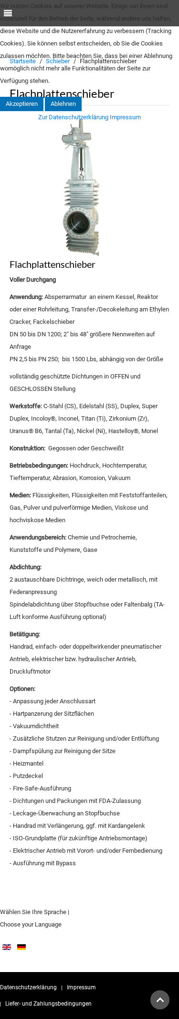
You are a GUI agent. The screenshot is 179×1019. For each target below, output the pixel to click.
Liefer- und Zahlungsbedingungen (48, 1003)
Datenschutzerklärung (28, 987)
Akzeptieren (22, 103)
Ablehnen (63, 103)
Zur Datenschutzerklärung (73, 117)
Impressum (81, 987)
